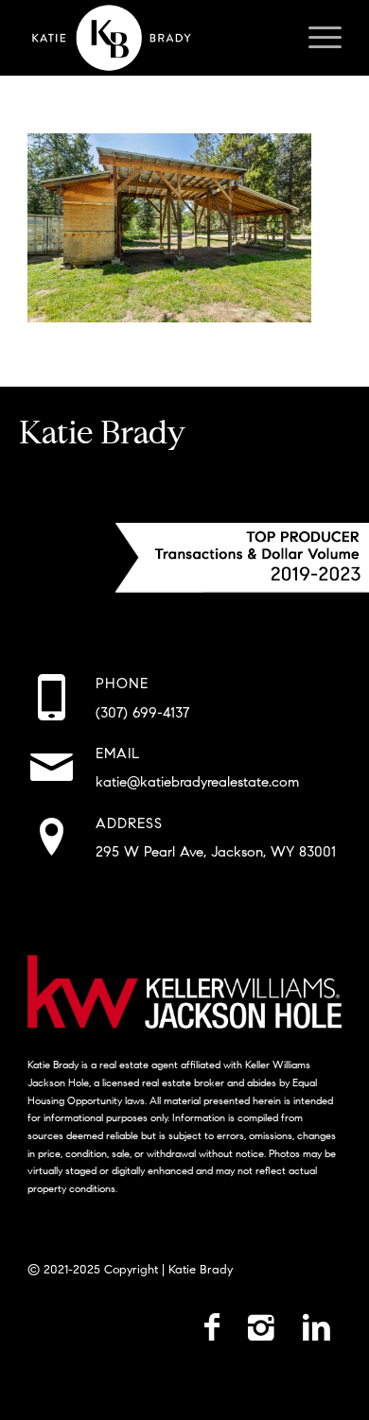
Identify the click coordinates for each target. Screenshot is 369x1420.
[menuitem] (316, 38)
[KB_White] (152, 38)
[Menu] (316, 38)
